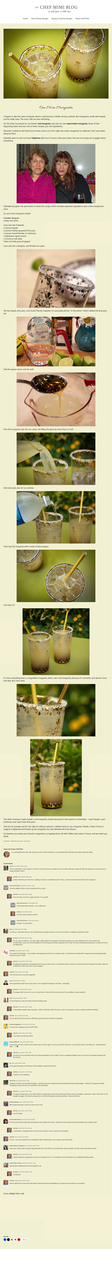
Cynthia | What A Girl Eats (16, 1163)
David (11, 929)
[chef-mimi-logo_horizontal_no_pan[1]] (56, 3)
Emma (11, 998)
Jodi (10, 981)
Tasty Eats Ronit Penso (15, 886)
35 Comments (27, 841)
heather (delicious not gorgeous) (17, 1146)
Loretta (11, 866)
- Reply (25, 866)
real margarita (65, 678)
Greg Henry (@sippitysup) (15, 1024)
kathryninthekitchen (14, 1042)
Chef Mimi (7, 841)
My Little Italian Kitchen (15, 1119)
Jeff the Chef (12, 1081)
